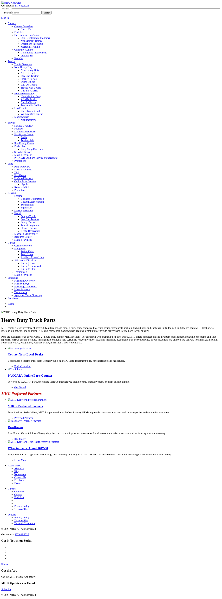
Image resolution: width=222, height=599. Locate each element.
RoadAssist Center (23, 134)
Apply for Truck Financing (28, 295)
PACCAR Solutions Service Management (35, 157)
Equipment (26, 207)
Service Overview (23, 125)
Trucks (11, 61)
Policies (12, 514)
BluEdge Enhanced (31, 266)
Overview (19, 491)
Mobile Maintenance (24, 131)
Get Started (20, 387)
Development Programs (26, 35)
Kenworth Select (23, 187)
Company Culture (23, 49)
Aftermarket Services (25, 260)
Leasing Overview (23, 210)
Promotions (20, 160)
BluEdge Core (28, 263)
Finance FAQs (21, 283)
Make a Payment (23, 155)
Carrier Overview (23, 245)
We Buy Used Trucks (32, 114)
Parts (10, 163)
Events (17, 483)
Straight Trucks (28, 216)
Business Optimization (32, 198)
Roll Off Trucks (29, 84)
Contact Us (20, 477)
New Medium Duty (24, 93)
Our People (27, 55)
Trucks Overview (23, 64)
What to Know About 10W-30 (28, 448)
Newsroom (20, 474)
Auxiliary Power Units (32, 257)
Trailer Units (27, 251)
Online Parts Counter (25, 181)
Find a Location (22, 366)
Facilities (18, 128)
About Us (19, 468)
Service (11, 122)
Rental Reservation (30, 231)
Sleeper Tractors (29, 78)
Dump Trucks (28, 81)
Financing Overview (24, 280)
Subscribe (6, 589)
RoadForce (20, 175)
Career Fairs (27, 29)
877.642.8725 (22, 5)
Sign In (5, 17)
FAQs (24, 137)
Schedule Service (23, 152)
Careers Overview (23, 26)
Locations (13, 298)
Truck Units (27, 254)
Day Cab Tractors (30, 76)
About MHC (14, 465)
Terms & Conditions (24, 523)
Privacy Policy (21, 506)
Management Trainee (31, 40)
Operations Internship (32, 43)
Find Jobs (19, 32)
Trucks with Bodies (31, 87)
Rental (17, 213)
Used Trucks (20, 108)
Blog (16, 471)
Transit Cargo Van (30, 225)
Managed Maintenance (26, 233)
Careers (12, 23)
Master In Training (30, 46)
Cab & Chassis (28, 102)
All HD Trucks (28, 73)
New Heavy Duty (23, 67)
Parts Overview (22, 166)
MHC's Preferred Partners (25, 406)
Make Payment (22, 289)
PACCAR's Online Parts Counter (30, 375)
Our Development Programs (35, 38)
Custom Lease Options (32, 201)
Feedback (19, 480)
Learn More (20, 460)
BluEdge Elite (28, 269)
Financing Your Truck (25, 286)
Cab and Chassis (29, 90)
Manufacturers (21, 117)
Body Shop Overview (32, 149)
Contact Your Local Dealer (25, 354)
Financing (13, 277)
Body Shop (20, 146)
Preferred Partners (23, 178)
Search (7, 12)
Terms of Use (21, 509)
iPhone (4, 564)
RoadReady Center (24, 143)
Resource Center (22, 236)
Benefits (18, 58)
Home (11, 303)
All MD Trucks (29, 99)
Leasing (12, 193)
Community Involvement (33, 52)
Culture (18, 494)
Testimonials (27, 140)
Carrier (11, 242)
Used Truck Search (30, 111)
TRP (16, 172)
